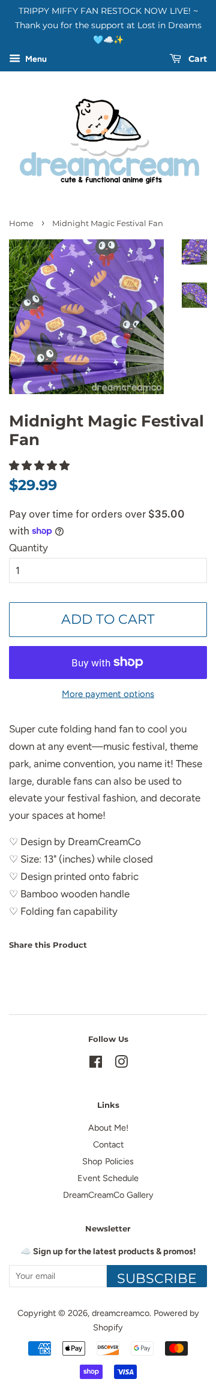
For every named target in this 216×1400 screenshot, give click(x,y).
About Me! (108, 1127)
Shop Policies (108, 1161)
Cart (196, 59)
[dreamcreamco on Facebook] (96, 1064)
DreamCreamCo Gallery (108, 1194)
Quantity (28, 548)
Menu (35, 60)
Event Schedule (108, 1178)
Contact (108, 1144)
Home (21, 223)
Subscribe (157, 1278)
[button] (40, 465)
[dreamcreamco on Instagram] (121, 1064)
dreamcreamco (120, 1313)
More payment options (108, 694)
